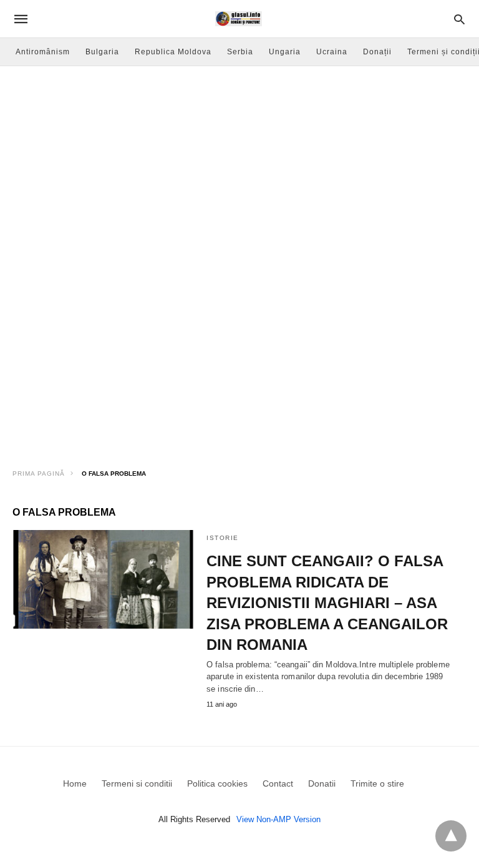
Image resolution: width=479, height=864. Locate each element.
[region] (239, 353)
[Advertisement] (239, 159)
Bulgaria (102, 51)
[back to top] (451, 836)
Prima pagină (38, 473)
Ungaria (285, 51)
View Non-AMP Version (278, 819)
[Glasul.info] (238, 18)
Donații (377, 51)
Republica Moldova (173, 51)
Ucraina (331, 51)
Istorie (222, 537)
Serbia (240, 51)
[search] (459, 19)
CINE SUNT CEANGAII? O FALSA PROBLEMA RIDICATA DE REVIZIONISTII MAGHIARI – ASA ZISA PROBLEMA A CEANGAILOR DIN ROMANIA (327, 602)
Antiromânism (43, 51)
